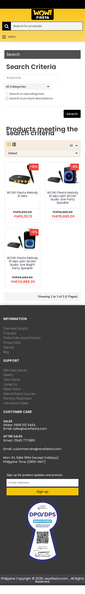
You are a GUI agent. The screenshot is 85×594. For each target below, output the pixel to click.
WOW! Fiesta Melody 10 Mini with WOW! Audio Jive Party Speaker (62, 197)
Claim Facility (11, 379)
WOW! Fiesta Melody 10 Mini (22, 194)
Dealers (8, 375)
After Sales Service (15, 370)
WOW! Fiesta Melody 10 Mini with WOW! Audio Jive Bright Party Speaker (22, 263)
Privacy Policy (12, 342)
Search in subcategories (26, 94)
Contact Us (10, 384)
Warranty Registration (17, 398)
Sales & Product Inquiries (19, 394)
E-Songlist (9, 333)
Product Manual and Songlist (22, 338)
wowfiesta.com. (56, 578)
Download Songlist (15, 328)
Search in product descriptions (31, 98)
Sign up (42, 491)
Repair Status (12, 389)
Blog (6, 352)
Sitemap (8, 347)
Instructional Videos (16, 403)
